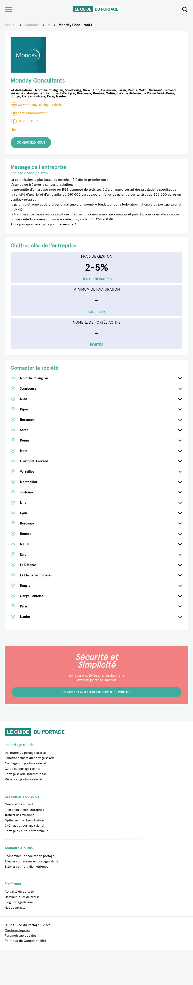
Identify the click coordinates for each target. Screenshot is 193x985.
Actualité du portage (19, 891)
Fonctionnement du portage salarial (30, 758)
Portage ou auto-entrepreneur (26, 831)
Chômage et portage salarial (24, 825)
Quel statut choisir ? (19, 804)
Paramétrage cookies (20, 935)
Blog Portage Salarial (19, 902)
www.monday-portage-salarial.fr (42, 105)
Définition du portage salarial (25, 752)
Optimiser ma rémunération (24, 820)
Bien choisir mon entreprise (24, 810)
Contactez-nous (31, 142)
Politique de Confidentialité (25, 941)
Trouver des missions (19, 815)
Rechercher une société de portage (29, 856)
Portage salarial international (25, 774)
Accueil (10, 25)
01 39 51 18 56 (28, 121)
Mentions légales (17, 930)
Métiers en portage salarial (23, 779)
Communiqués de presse (22, 897)
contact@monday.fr (32, 113)
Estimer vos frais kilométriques (26, 866)
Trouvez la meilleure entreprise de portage (96, 692)
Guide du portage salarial (22, 769)
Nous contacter (16, 907)
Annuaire (32, 25)
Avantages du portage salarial (25, 763)
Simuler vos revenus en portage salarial (32, 861)
